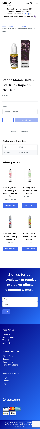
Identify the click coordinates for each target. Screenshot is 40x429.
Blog (4, 384)
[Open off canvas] (37, 3)
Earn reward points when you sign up (18, 16)
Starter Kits (6, 343)
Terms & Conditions (10, 365)
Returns (5, 359)
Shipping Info (7, 362)
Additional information (20, 132)
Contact (5, 381)
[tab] (20, 132)
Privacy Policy (8, 356)
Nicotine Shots (8, 337)
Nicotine (5, 107)
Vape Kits (6, 340)
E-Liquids (6, 334)
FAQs (4, 378)
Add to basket (26, 120)
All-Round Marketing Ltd (25, 425)
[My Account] (33, 3)
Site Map (22, 424)
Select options (10, 205)
